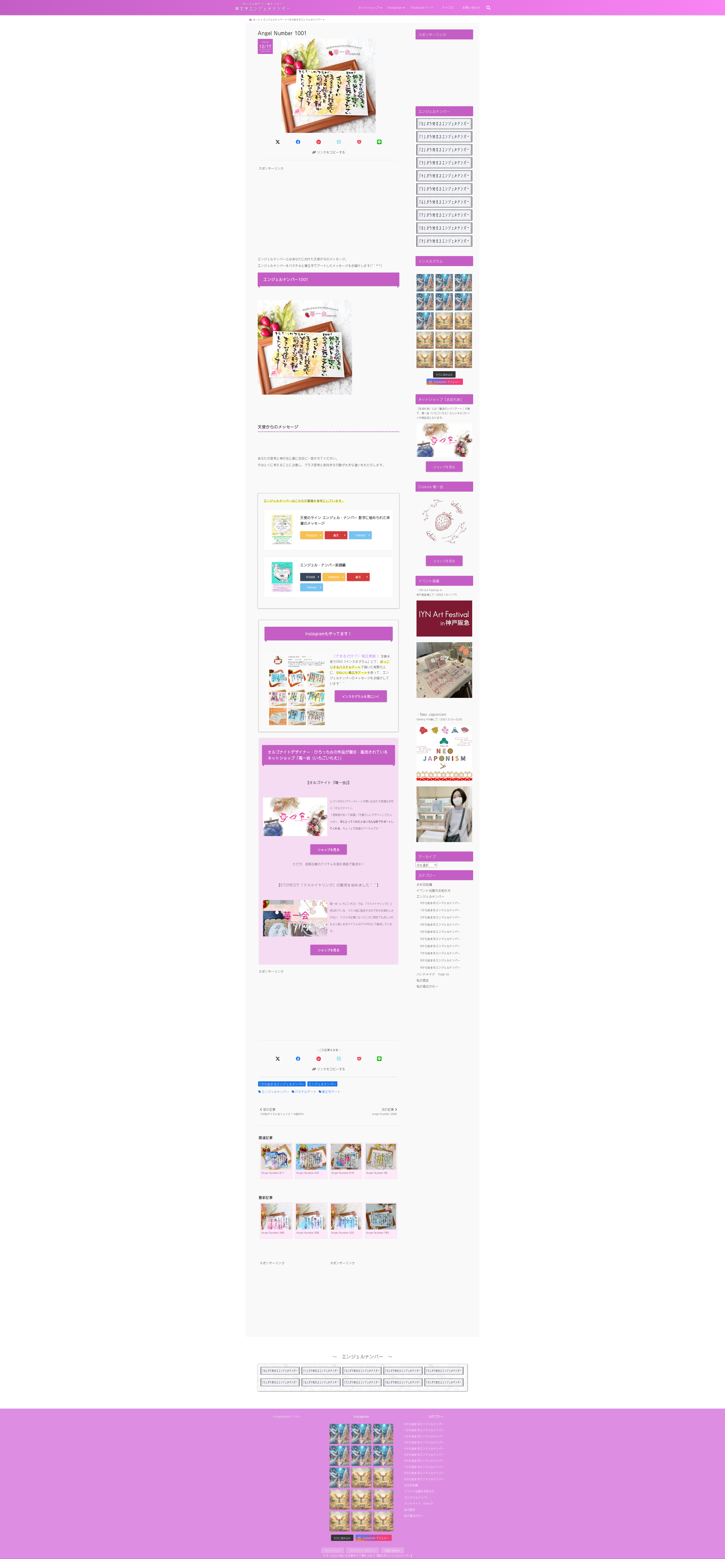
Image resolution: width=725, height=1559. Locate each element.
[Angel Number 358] (311, 1222)
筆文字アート (331, 1091)
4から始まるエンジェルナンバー (440, 931)
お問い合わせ (471, 7)
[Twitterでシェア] (277, 141)
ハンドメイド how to (432, 974)
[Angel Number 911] (276, 1159)
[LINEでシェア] (379, 141)
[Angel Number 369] (276, 1222)
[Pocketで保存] (359, 1058)
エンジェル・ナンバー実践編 (323, 564)
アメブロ (448, 7)
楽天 (340, 535)
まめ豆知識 (424, 884)
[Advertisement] (328, 211)
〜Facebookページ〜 (287, 1416)
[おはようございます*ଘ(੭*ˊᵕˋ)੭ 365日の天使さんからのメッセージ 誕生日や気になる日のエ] (425, 282)
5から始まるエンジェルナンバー (440, 938)
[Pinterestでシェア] (318, 141)
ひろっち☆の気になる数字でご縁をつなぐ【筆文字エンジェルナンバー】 (368, 1555)
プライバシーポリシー (362, 1550)
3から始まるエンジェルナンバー (440, 924)
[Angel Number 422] (311, 1159)
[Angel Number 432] (346, 1222)
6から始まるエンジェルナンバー (440, 946)
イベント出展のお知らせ (433, 890)
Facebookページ (422, 7)
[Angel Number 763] (381, 1219)
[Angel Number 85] (381, 1159)
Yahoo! (362, 535)
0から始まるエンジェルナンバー (440, 903)
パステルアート (306, 1091)
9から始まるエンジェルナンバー (440, 967)
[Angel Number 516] (346, 1159)
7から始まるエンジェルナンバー (440, 953)
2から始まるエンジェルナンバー (440, 917)
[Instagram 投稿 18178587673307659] (463, 359)
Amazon (313, 535)
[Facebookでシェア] (298, 141)
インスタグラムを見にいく (360, 696)
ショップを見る (329, 849)
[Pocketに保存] (359, 141)
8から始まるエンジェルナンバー (440, 960)
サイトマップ (332, 1550)
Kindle (312, 577)
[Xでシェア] (277, 1058)
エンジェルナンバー (322, 1084)
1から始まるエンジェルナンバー (282, 1084)
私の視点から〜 (427, 986)
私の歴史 (422, 980)
